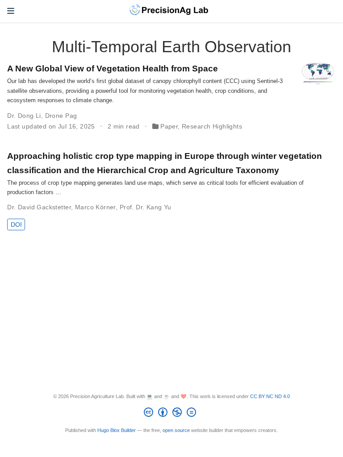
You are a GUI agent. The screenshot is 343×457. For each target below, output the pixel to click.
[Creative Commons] (172, 414)
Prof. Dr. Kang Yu (146, 207)
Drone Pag (61, 115)
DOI (16, 224)
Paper (169, 126)
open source (176, 430)
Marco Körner (95, 207)
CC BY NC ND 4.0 (270, 396)
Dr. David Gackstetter (39, 207)
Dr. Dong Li (24, 115)
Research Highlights (212, 126)
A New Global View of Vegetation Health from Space (112, 68)
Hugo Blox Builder (116, 430)
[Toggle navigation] (10, 11)
